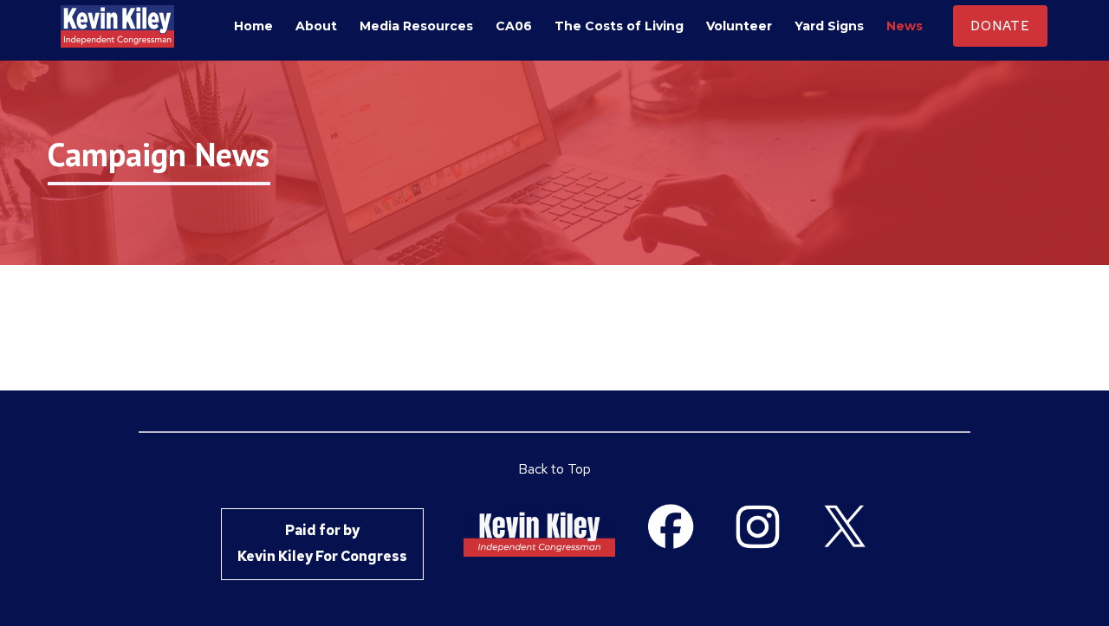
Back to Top (554, 469)
